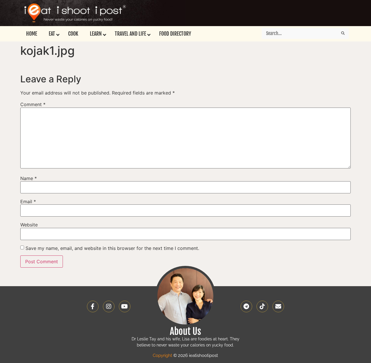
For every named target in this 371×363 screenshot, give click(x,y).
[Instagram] (108, 306)
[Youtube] (124, 306)
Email (28, 201)
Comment (33, 104)
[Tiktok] (262, 306)
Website (29, 224)
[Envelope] (278, 306)
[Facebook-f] (93, 306)
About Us (185, 331)
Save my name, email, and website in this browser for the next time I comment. (112, 248)
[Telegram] (246, 306)
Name (28, 178)
